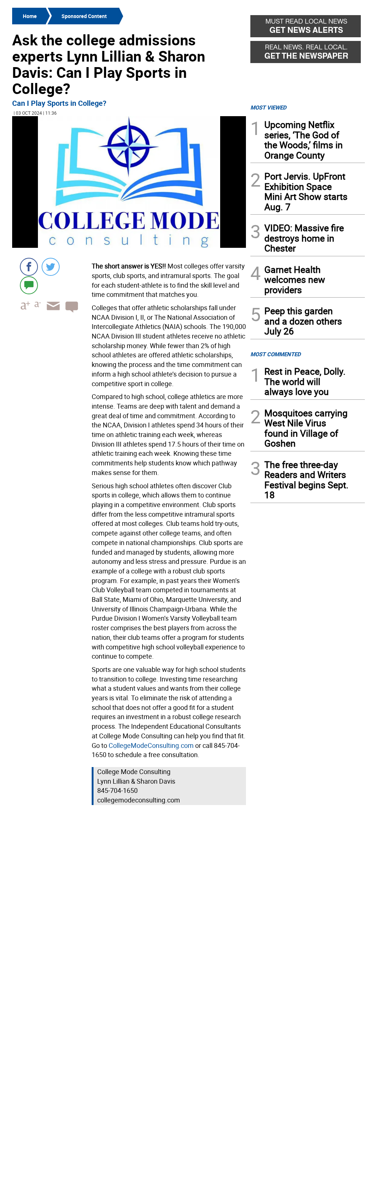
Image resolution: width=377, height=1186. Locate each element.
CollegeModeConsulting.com (151, 745)
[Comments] (29, 285)
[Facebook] (29, 267)
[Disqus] (129, 901)
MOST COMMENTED (275, 354)
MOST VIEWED (268, 107)
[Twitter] (51, 267)
